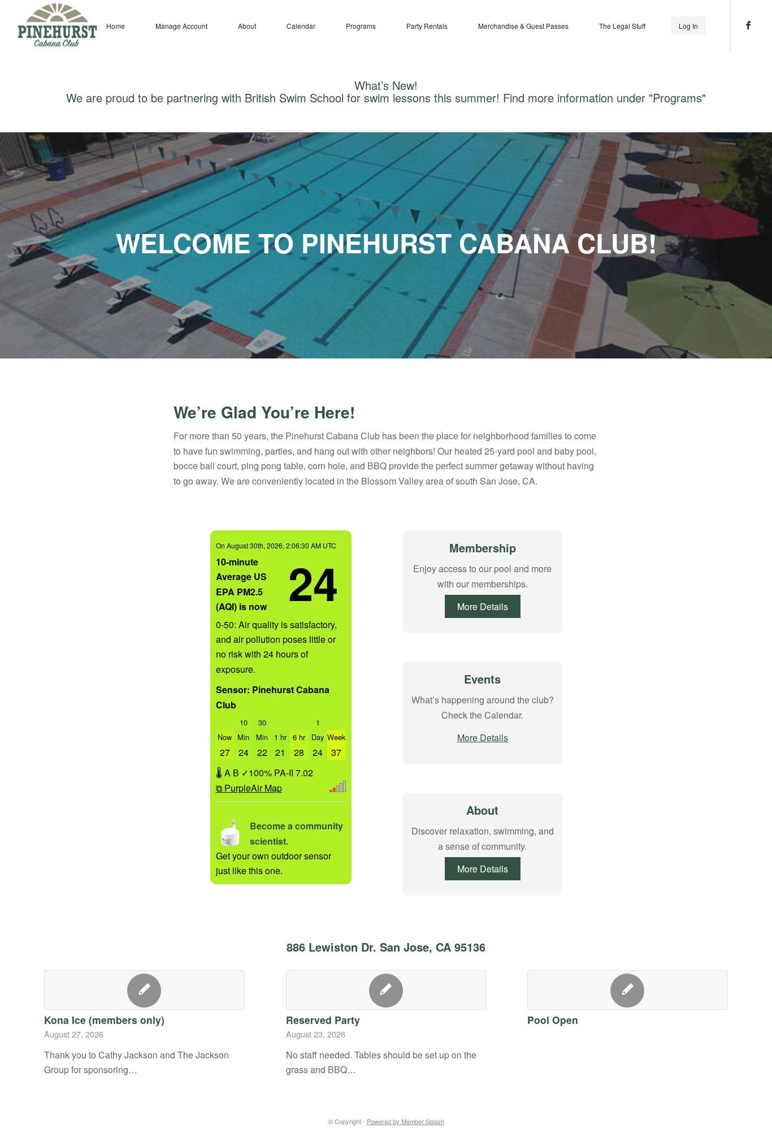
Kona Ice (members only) (104, 1020)
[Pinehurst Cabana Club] (57, 24)
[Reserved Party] (386, 990)
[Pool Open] (627, 990)
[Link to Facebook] (748, 24)
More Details (482, 606)
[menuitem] (115, 25)
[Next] (711, 1010)
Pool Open (552, 1020)
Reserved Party (323, 1020)
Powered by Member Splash (405, 1121)
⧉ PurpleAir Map (249, 787)
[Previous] (61, 1010)
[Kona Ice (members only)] (144, 990)
